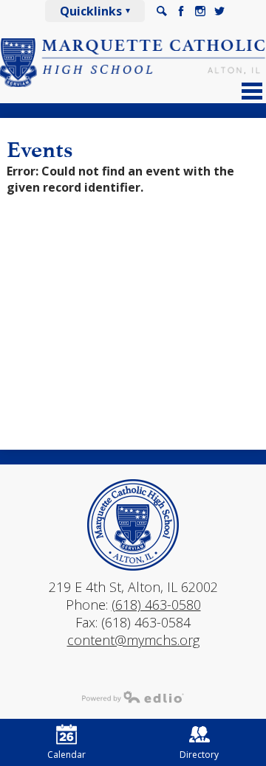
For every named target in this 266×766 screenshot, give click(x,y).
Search (162, 11)
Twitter (219, 11)
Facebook (181, 11)
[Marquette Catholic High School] (133, 62)
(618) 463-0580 (156, 604)
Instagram (200, 11)
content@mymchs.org (133, 640)
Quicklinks (91, 11)
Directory (199, 754)
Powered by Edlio (133, 696)
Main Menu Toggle (252, 91)
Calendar (66, 754)
